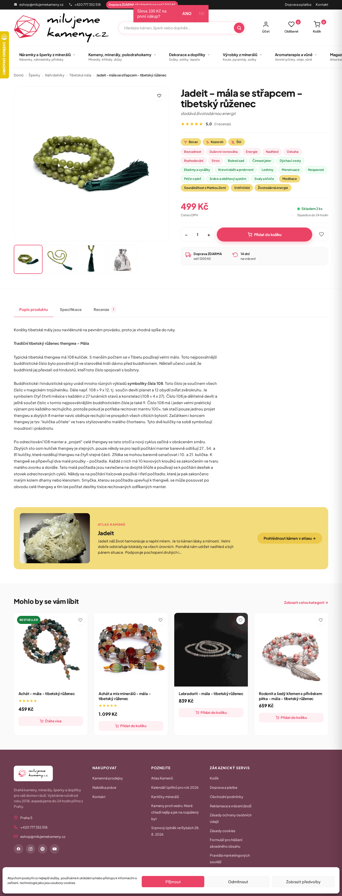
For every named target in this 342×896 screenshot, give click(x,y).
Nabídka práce (104, 787)
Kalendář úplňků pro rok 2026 (175, 787)
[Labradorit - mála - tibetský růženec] (211, 650)
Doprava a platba (298, 5)
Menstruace (291, 170)
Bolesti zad (236, 161)
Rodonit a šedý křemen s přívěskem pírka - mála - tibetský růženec (290, 696)
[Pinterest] (42, 849)
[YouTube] (54, 849)
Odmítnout (238, 881)
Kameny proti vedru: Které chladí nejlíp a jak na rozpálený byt (175, 812)
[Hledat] (239, 28)
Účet (266, 31)
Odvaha (292, 152)
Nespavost (316, 170)
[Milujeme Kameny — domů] (61, 28)
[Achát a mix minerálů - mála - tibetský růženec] (131, 650)
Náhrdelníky (54, 75)
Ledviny (267, 170)
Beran (191, 142)
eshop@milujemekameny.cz (41, 5)
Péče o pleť (192, 179)
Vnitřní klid (242, 188)
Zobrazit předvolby (303, 881)
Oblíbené (291, 27)
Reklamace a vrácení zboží (230, 806)
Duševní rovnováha (224, 152)
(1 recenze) (222, 124)
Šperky (34, 75)
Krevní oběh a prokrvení (235, 170)
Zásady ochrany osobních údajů (231, 818)
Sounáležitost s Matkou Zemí (205, 188)
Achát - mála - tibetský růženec (47, 693)
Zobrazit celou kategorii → (306, 602)
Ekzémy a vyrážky (197, 170)
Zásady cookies (222, 831)
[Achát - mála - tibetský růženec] (51, 650)
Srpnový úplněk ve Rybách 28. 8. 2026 (175, 831)
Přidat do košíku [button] (133, 726)
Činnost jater (261, 161)
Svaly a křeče (264, 179)
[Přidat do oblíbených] (159, 95)
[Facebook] (18, 849)
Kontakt (322, 5)
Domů (19, 75)
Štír (237, 142)
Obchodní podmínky (226, 797)
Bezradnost (192, 152)
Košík (319, 27)
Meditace (289, 179)
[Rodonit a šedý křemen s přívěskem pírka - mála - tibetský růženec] (291, 650)
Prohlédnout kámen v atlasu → (290, 538)
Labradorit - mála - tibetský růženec (211, 693)
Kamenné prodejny (107, 778)
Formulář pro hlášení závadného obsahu (226, 843)
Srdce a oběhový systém (228, 179)
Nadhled (272, 152)
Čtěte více (53, 721)
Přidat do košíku (268, 234)
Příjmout (173, 881)
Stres (216, 161)
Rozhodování (193, 161)
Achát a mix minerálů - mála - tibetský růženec (125, 696)
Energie (252, 152)
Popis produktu (33, 309)
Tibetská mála (80, 75)
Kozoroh (214, 142)
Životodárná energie (273, 188)
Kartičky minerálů (165, 797)
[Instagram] (30, 849)
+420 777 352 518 (87, 5)
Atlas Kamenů (162, 778)
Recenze (104, 309)
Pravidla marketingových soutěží (230, 858)
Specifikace (71, 309)
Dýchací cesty (290, 161)
